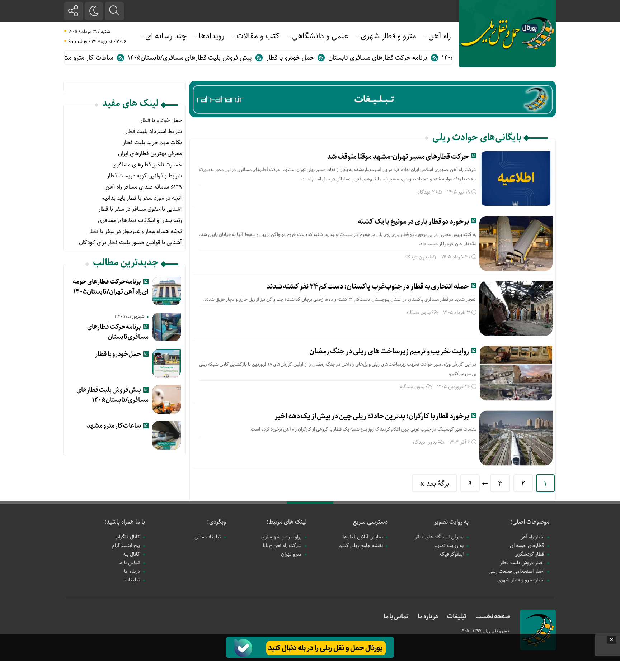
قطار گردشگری (529, 554)
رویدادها (211, 36)
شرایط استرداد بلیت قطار (153, 131)
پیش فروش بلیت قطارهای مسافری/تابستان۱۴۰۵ (206, 57)
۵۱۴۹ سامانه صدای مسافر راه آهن (143, 187)
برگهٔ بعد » (434, 483)
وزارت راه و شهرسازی (281, 537)
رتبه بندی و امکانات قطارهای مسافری (140, 220)
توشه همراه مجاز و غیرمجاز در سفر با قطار (135, 231)
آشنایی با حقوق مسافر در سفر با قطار (140, 209)
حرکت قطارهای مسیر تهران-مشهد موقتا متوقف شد (398, 157)
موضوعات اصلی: (529, 522)
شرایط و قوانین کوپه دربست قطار (144, 176)
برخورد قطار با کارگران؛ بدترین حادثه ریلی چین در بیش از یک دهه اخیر (372, 416)
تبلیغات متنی (207, 537)
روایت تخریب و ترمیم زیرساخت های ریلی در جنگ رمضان (389, 351)
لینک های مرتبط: (287, 522)
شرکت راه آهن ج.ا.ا (282, 545)
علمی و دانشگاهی (320, 36)
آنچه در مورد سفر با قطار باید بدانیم (142, 198)
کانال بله (131, 554)
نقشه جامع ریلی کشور (360, 545)
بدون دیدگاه (416, 257)
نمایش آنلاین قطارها (363, 537)
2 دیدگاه (426, 192)
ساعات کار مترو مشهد (100, 57)
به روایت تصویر (451, 522)
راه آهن (439, 36)
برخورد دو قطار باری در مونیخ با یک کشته (413, 221)
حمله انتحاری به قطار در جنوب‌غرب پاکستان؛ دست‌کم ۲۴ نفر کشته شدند (368, 286)
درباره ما (132, 571)
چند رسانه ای (166, 36)
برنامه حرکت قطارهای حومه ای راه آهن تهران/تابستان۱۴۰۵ (111, 287)
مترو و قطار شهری (388, 36)
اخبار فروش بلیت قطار (522, 562)
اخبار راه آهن (532, 537)
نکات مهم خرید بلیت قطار (152, 142)
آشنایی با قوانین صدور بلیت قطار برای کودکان (130, 242)
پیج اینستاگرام (126, 545)
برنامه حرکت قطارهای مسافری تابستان (393, 57)
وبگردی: (216, 522)
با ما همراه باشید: (124, 522)
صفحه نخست (492, 617)
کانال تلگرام (128, 537)
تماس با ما (129, 562)
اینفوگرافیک (452, 554)
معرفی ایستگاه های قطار (439, 537)
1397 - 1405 (471, 630)
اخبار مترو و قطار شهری (520, 580)
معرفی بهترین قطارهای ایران (150, 153)
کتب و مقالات (258, 36)
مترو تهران (291, 554)
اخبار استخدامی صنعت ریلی (516, 571)
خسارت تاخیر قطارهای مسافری (147, 165)
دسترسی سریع (370, 522)
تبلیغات (132, 580)
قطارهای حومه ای (527, 545)
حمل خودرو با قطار (306, 57)
